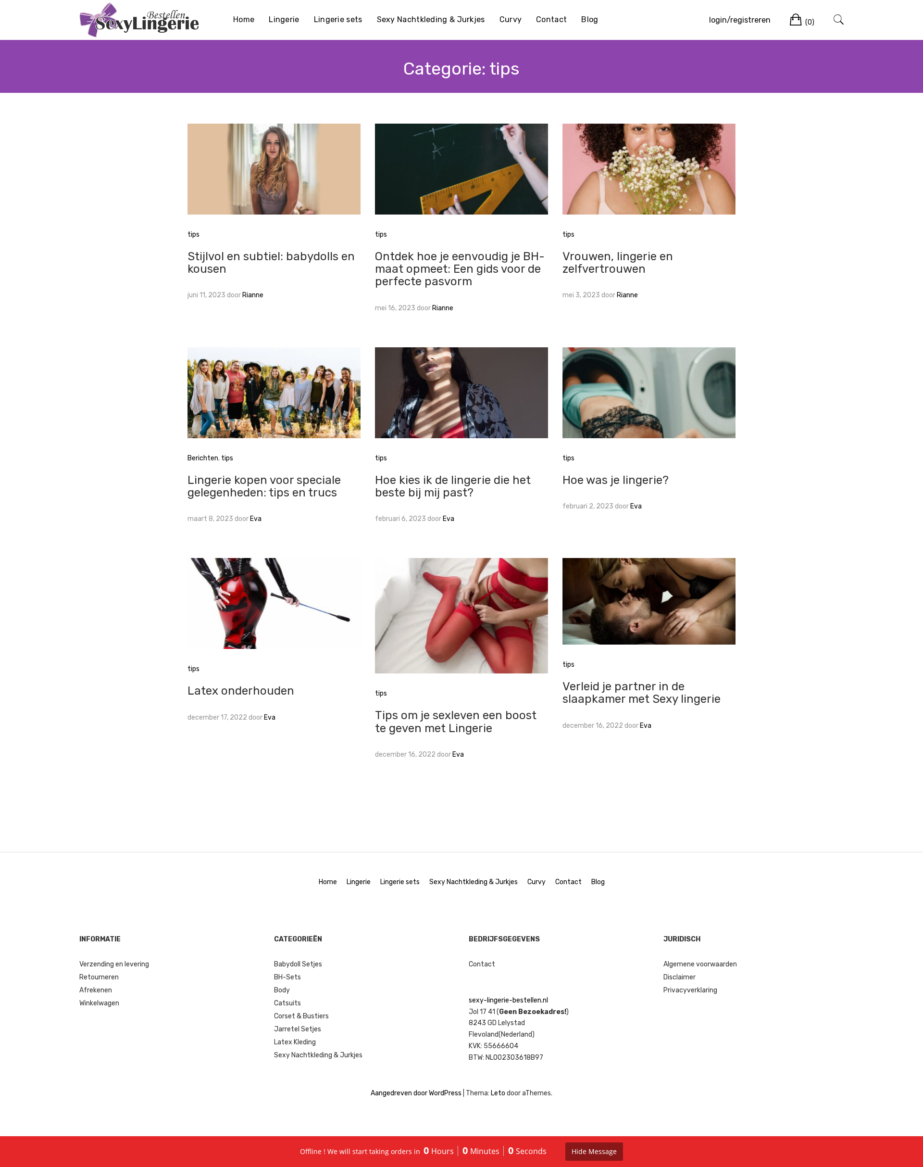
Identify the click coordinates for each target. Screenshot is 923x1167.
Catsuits (287, 1003)
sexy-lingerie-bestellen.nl (508, 1000)
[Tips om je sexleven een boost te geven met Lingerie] (461, 615)
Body (282, 990)
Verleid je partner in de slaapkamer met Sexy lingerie (641, 693)
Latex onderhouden (240, 691)
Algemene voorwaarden (700, 964)
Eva (256, 519)
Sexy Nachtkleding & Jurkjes (431, 19)
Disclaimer (679, 977)
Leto (498, 1093)
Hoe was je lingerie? (615, 480)
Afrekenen (95, 990)
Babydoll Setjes (298, 964)
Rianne (252, 295)
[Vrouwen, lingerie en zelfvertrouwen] (649, 169)
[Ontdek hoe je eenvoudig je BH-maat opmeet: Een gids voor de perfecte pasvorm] (461, 169)
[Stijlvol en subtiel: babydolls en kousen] (274, 169)
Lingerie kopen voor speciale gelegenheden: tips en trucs (264, 486)
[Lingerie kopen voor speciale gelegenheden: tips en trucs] (274, 392)
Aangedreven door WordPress (416, 1093)
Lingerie (284, 19)
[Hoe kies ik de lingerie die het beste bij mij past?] (461, 392)
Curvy (510, 19)
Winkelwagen (99, 1003)
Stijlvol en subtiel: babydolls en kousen (271, 263)
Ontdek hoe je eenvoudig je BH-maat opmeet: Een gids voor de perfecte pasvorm (460, 269)
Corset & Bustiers (301, 1016)
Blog (589, 19)
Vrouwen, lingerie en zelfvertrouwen (617, 263)
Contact (551, 19)
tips (193, 234)
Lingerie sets (338, 19)
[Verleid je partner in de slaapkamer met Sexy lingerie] (649, 601)
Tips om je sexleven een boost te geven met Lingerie (455, 722)
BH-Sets (287, 977)
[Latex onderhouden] (274, 603)
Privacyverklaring (690, 990)
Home (243, 19)
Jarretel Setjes (297, 1029)
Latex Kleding (295, 1042)
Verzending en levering (114, 964)
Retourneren (99, 977)
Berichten (202, 458)
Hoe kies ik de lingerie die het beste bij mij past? (453, 486)
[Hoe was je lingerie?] (649, 392)
